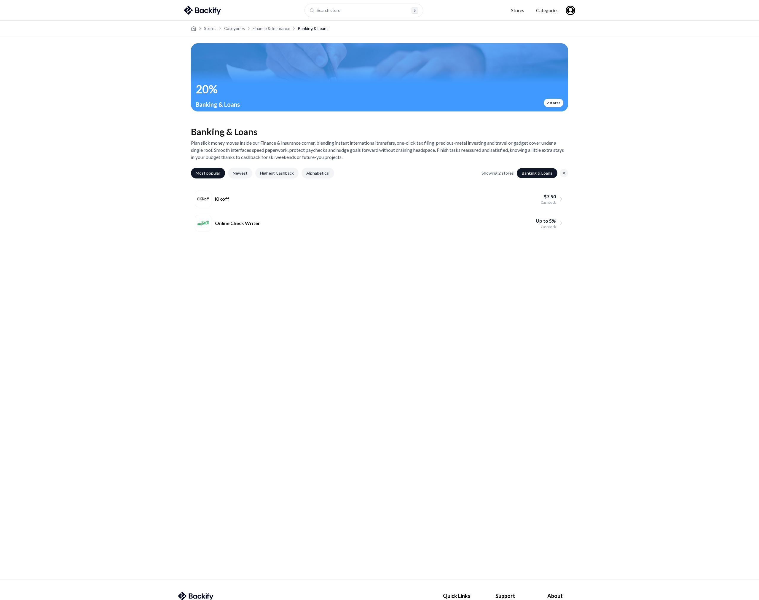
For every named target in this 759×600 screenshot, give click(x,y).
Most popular (208, 172)
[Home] (193, 28)
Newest (240, 172)
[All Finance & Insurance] (564, 173)
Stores (517, 10)
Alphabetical (317, 172)
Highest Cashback (277, 172)
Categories (547, 10)
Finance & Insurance (271, 28)
